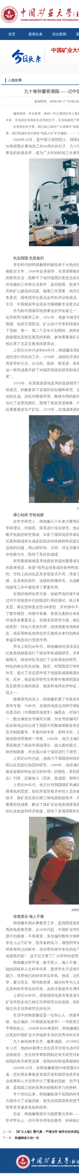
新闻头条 (36, 33)
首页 (11, 33)
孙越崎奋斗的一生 (27, 1137)
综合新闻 (59, 33)
